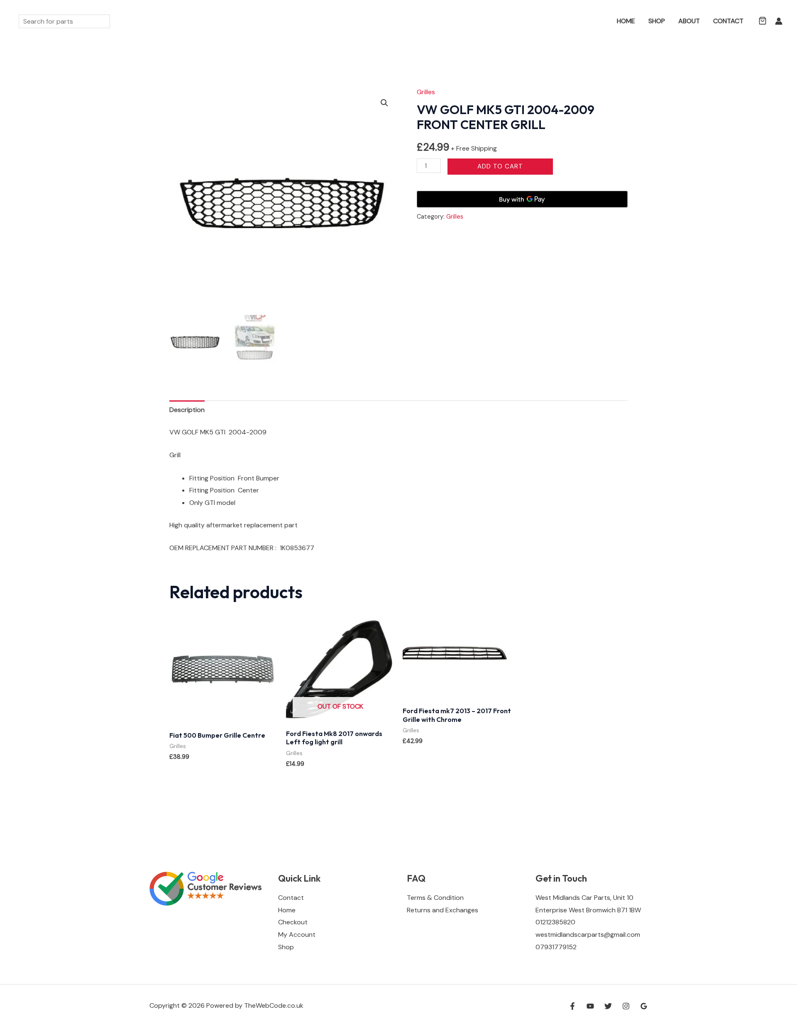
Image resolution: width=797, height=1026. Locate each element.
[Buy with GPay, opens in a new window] (522, 199)
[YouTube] (590, 1006)
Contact (728, 21)
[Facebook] (572, 1006)
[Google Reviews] (644, 1006)
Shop (656, 21)
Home (626, 21)
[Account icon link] (778, 21)
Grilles (426, 92)
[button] (598, 21)
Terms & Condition (435, 897)
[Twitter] (608, 1006)
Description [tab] (187, 409)
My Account (296, 934)
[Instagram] (626, 1006)
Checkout (293, 922)
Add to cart (500, 166)
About (689, 21)
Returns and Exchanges (442, 910)
